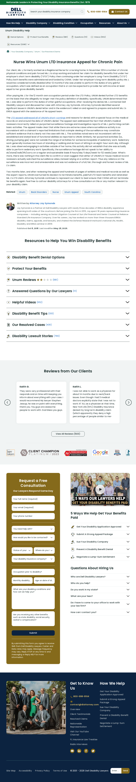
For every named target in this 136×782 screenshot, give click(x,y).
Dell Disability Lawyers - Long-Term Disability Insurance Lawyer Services (16, 12)
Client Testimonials (80, 714)
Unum (37, 51)
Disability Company (36, 23)
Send (125, 770)
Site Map (11, 770)
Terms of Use (60, 770)
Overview (75, 709)
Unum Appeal (72, 192)
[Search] (82, 11)
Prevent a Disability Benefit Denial (114, 717)
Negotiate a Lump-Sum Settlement (112, 725)
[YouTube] (72, 751)
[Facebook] (86, 751)
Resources (105, 23)
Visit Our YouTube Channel (79, 733)
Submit (33, 632)
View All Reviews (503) (68, 433)
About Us (122, 23)
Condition (63, 23)
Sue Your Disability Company (109, 709)
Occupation (86, 23)
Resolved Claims (78, 718)
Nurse (56, 192)
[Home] (8, 52)
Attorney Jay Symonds (42, 203)
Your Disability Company (22, 51)
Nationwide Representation (78, 725)
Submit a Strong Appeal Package (112, 701)
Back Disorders (39, 192)
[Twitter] (93, 751)
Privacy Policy (42, 770)
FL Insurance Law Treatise (83, 739)
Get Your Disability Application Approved (111, 693)
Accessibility (25, 770)
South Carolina (92, 192)
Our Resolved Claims (51, 51)
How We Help (13, 23)
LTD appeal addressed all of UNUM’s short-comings (38, 117)
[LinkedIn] (79, 751)
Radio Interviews (79, 744)
